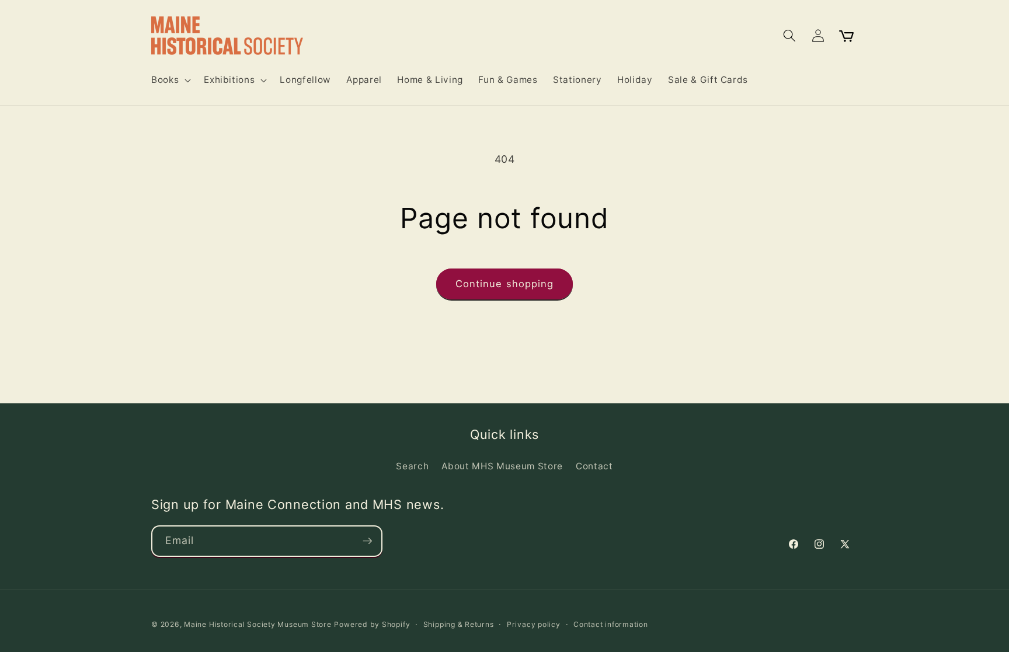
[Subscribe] (367, 541)
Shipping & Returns (458, 624)
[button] (170, 80)
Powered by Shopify (372, 624)
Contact (594, 466)
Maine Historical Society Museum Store (258, 624)
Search (412, 466)
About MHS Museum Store (502, 466)
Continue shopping (504, 284)
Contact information (610, 624)
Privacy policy (534, 624)
